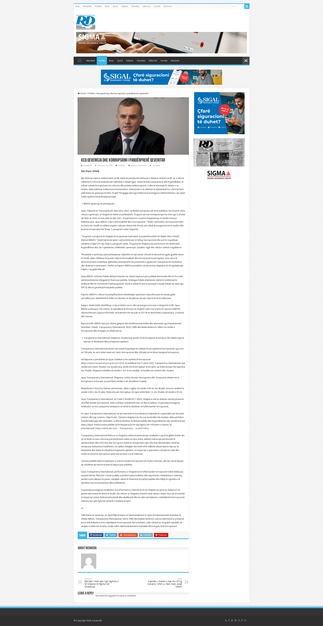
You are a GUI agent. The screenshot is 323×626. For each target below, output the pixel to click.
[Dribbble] (239, 620)
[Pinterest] (235, 620)
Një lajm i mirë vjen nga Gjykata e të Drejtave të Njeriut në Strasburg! (101, 583)
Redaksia (88, 165)
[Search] (246, 6)
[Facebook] (229, 620)
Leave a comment (139, 165)
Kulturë (124, 6)
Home (83, 93)
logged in (112, 595)
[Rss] (226, 620)
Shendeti (135, 6)
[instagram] (245, 620)
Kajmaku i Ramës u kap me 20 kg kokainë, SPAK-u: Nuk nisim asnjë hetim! (165, 583)
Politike (98, 6)
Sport (115, 6)
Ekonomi (168, 6)
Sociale (157, 6)
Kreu (77, 6)
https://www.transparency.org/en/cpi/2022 (102, 363)
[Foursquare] (242, 620)
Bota (107, 6)
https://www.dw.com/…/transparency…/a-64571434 (122, 428)
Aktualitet (87, 6)
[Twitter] (232, 620)
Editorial (146, 6)
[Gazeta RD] (85, 21)
